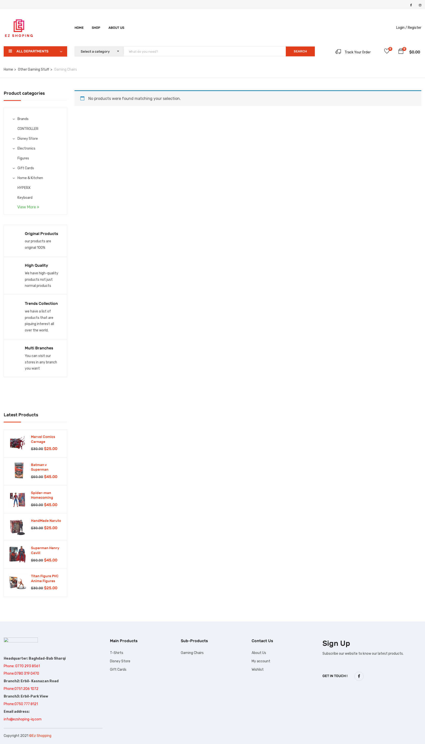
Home (79, 28)
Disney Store (27, 139)
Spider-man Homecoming (42, 495)
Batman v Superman (39, 467)
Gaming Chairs (192, 653)
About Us (259, 653)
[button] (401, 52)
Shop (96, 28)
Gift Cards (25, 168)
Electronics (26, 148)
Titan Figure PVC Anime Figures (45, 578)
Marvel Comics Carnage (43, 439)
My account (261, 661)
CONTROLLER (27, 129)
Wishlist (258, 669)
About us (116, 28)
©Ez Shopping (40, 736)
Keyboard (24, 198)
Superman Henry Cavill (45, 550)
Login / (401, 28)
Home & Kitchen (30, 178)
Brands (23, 119)
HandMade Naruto (46, 521)
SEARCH (300, 51)
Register (414, 28)
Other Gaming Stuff (33, 69)
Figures (23, 158)
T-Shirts (116, 653)
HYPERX (23, 188)
